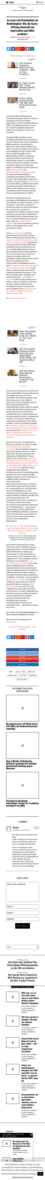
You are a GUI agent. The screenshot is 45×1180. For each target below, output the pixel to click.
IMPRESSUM (9, 1131)
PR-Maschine (33, 181)
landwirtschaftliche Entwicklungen (19, 172)
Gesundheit (20, 39)
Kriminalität (12, 675)
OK (40, 1174)
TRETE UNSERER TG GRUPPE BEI (22, 56)
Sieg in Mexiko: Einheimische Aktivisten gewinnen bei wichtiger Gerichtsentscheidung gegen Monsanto (21, 764)
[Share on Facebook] (13, 49)
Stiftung (22, 675)
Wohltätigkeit (22, 679)
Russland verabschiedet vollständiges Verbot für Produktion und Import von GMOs (22, 803)
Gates (18, 672)
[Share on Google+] (22, 49)
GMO (23, 672)
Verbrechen (32, 675)
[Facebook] (37, 2)
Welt (26, 39)
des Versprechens (17, 233)
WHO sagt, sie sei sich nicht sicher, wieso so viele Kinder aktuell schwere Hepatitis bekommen (30, 998)
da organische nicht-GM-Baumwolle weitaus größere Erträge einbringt (22, 240)
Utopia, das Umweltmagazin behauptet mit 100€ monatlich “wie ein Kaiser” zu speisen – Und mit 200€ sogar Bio (29, 1073)
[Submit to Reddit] (18, 49)
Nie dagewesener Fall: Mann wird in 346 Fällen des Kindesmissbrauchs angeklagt (22, 726)
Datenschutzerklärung (22, 1177)
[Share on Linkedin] (32, 49)
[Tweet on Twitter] (8, 49)
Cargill (23, 277)
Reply (36, 827)
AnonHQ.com (11, 622)
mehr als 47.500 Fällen (16, 580)
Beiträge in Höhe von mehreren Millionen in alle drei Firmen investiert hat (21, 291)
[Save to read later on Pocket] (27, 49)
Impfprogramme (16, 170)
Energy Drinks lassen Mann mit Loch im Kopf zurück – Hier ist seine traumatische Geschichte (30, 1045)
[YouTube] (40, 2)
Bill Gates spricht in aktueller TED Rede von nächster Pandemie (29, 1020)
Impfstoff (31, 672)
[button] (37, 947)
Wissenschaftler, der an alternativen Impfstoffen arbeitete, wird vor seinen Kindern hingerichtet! (29, 1101)
